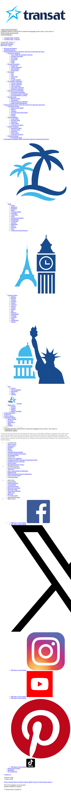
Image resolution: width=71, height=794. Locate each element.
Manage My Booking (7, 44)
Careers (10, 450)
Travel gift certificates (14, 491)
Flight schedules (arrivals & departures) (20, 474)
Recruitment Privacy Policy (16, 464)
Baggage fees (12, 472)
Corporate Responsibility (15, 452)
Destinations (26, 139)
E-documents (12, 481)
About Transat (12, 444)
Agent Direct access (14, 497)
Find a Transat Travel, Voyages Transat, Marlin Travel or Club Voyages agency (28, 782)
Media (9, 449)
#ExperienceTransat (14, 768)
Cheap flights (12, 485)
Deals (24, 105)
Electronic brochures (14, 488)
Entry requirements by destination (18, 471)
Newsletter (11, 770)
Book (24, 51)
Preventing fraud (13, 477)
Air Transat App (12, 771)
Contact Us (7, 414)
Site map (10, 494)
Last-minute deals (13, 486)
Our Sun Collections (14, 468)
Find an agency (9, 416)
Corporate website (9, 417)
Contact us (7, 774)
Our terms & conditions (15, 458)
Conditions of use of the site (16, 461)
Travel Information (9, 413)
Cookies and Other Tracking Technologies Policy (22, 460)
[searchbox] (12, 427)
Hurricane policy (13, 489)
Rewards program (9, 50)
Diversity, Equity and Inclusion (17, 453)
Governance (11, 446)
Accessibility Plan (13, 455)
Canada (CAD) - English (11, 38)
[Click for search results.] (21, 427)
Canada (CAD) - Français (12, 39)
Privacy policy (12, 463)
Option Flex (11, 492)
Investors (10, 447)
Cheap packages (13, 483)
